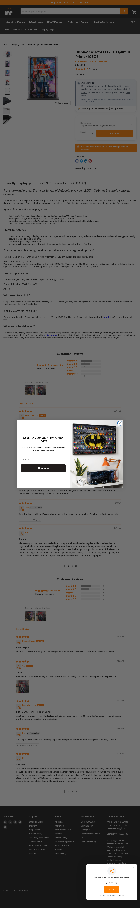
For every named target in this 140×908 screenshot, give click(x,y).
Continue (43, 468)
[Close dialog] (119, 423)
